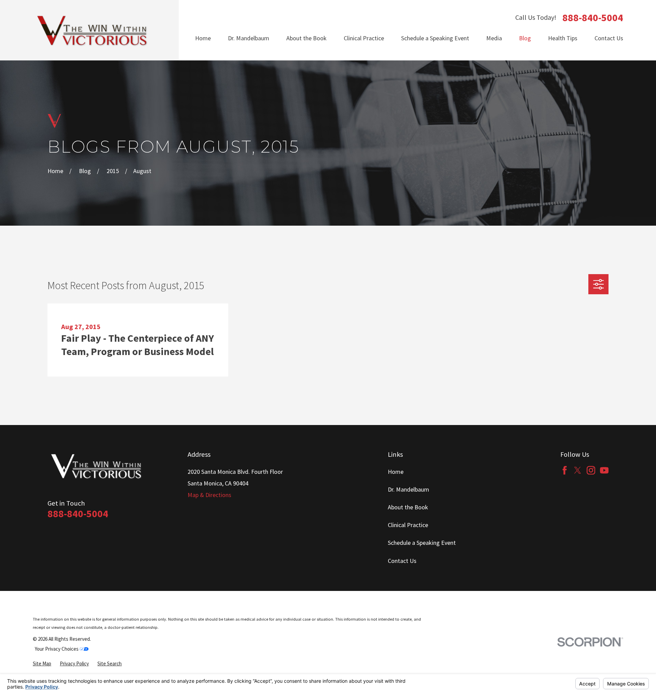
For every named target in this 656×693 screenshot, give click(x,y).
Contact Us (402, 561)
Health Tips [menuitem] (562, 38)
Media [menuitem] (494, 38)
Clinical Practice (408, 525)
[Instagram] (591, 470)
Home (396, 472)
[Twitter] (577, 470)
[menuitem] (42, 664)
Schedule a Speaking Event (422, 543)
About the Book (408, 507)
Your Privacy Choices (57, 649)
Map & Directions (209, 495)
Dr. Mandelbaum (408, 489)
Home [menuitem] (203, 38)
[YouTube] (604, 470)
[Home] (92, 30)
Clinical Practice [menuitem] (364, 38)
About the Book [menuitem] (306, 38)
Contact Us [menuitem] (608, 38)
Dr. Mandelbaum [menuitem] (248, 38)
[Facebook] (564, 470)
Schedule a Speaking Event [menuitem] (435, 38)
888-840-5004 (592, 18)
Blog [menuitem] (525, 38)
